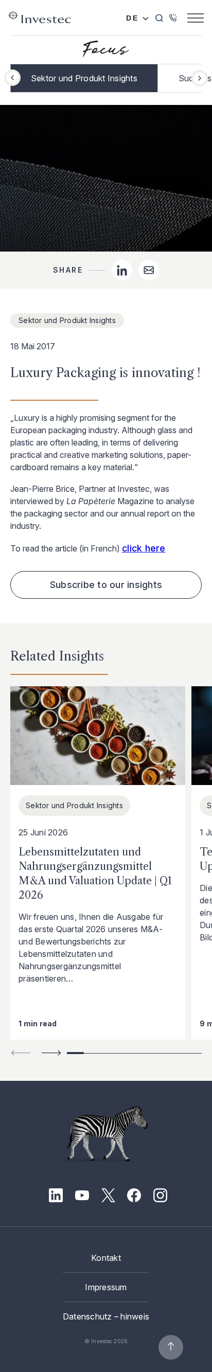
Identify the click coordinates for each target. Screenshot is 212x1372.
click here (144, 548)
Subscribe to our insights (106, 584)
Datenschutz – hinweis (106, 1316)
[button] (199, 78)
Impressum (106, 1287)
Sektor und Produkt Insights (84, 78)
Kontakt (106, 1258)
